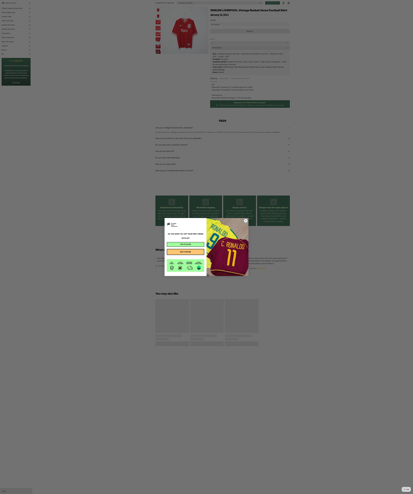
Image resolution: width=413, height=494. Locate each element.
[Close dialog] (246, 221)
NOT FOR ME (185, 252)
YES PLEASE (185, 244)
